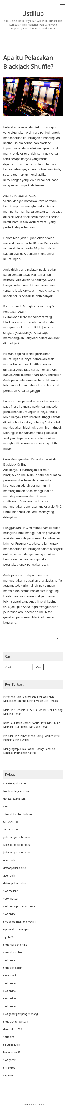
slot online (9, 914)
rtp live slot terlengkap (16, 929)
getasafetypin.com (14, 798)
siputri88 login (11, 1044)
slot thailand (10, 891)
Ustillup (33, 13)
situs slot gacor (12, 967)
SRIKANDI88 (11, 821)
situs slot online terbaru (17, 814)
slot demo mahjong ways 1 (19, 921)
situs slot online (12, 952)
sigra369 (8, 1075)
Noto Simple (37, 1104)
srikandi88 (9, 1067)
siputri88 (8, 937)
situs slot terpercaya (15, 1021)
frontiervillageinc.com (16, 791)
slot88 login (10, 975)
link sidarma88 (11, 1052)
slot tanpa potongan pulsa (19, 906)
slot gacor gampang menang (20, 1014)
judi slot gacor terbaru (16, 837)
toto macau (10, 898)
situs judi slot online (15, 944)
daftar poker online (14, 868)
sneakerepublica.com (15, 783)
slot (5, 806)
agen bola (9, 860)
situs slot (8, 1037)
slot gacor (9, 1060)
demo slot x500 (12, 1029)
